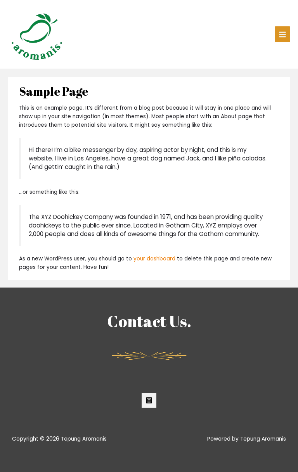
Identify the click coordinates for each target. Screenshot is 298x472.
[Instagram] (149, 400)
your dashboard (154, 258)
